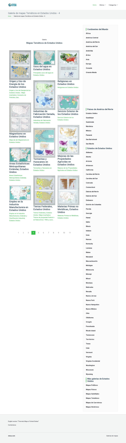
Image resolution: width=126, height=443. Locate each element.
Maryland (89, 257)
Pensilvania (90, 326)
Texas (88, 344)
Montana (89, 283)
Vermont (89, 352)
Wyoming (89, 374)
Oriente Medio (91, 72)
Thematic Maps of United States (28, 421)
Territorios (90, 339)
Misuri (88, 278)
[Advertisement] (45, 25)
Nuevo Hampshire (92, 305)
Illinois (88, 226)
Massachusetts (91, 261)
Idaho (88, 222)
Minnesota (90, 270)
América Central (92, 38)
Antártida (89, 51)
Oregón (89, 322)
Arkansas (89, 165)
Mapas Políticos (92, 385)
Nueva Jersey (91, 296)
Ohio (87, 313)
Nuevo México (91, 309)
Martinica (89, 126)
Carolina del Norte (93, 174)
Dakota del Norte (92, 192)
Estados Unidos (91, 113)
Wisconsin (90, 370)
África (88, 33)
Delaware (89, 200)
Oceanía (89, 68)
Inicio (94, 5)
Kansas (88, 239)
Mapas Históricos (92, 407)
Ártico (88, 55)
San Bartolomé (91, 139)
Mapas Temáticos (92, 398)
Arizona (89, 161)
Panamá (89, 135)
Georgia (89, 213)
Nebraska (89, 287)
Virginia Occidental (93, 361)
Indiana (88, 231)
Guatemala (90, 122)
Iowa (87, 235)
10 (64, 233)
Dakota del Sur (91, 196)
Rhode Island (90, 331)
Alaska (88, 157)
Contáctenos (12, 425)
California (89, 170)
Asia (87, 59)
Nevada (89, 291)
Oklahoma (89, 318)
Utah (87, 348)
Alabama (89, 152)
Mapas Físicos (91, 389)
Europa (88, 64)
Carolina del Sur (92, 178)
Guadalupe (90, 118)
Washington (90, 365)
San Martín (90, 144)
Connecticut (90, 187)
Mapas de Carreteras (94, 403)
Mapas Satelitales (92, 394)
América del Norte (93, 42)
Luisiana (89, 248)
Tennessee (90, 335)
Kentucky (89, 244)
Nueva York (90, 300)
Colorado (89, 183)
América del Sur (92, 46)
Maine (88, 252)
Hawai (88, 218)
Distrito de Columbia (93, 205)
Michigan (89, 265)
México (88, 131)
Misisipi (89, 274)
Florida (88, 209)
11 (70, 233)
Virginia (89, 357)
